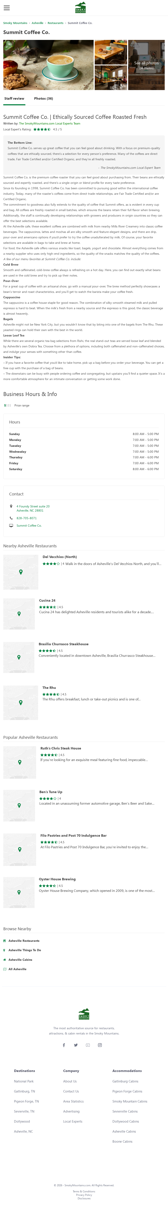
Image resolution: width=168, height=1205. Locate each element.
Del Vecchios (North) (60, 556)
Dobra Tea (35, 346)
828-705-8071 (27, 518)
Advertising (71, 1111)
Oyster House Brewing (57, 879)
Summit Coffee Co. (29, 525)
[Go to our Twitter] (76, 1045)
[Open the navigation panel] (6, 8)
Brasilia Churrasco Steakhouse (64, 644)
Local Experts (72, 1121)
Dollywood (22, 1121)
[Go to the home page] (80, 8)
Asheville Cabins (124, 1131)
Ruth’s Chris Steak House (60, 748)
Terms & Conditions (84, 1191)
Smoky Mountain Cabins (129, 1101)
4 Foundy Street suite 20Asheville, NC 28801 (33, 508)
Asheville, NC (23, 1131)
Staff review (14, 98)
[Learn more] (20, 572)
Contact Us (71, 1091)
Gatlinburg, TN (24, 1091)
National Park (23, 1081)
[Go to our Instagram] (100, 1045)
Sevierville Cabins (125, 1111)
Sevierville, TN (24, 1111)
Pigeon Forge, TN (26, 1101)
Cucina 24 (47, 600)
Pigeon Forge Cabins (127, 1091)
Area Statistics (73, 1101)
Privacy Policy (84, 1194)
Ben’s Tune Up (50, 791)
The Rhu (148, 324)
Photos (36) (43, 98)
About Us (70, 1081)
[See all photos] (48, 65)
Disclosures (84, 1198)
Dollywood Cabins (125, 1121)
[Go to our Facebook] (64, 1045)
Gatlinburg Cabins (125, 1081)
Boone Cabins (122, 1141)
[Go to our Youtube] (88, 1045)
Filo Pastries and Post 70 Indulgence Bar (73, 835)
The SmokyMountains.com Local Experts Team (49, 123)
